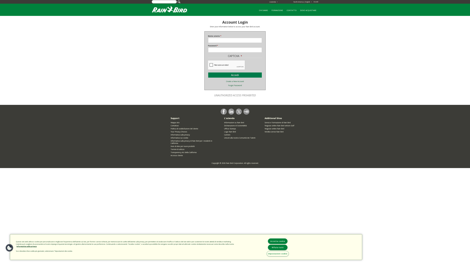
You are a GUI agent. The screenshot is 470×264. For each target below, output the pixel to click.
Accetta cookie (277, 241)
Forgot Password (235, 85)
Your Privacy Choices (179, 132)
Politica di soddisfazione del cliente (184, 128)
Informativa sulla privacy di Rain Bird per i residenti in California (191, 142)
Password (212, 45)
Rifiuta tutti (278, 247)
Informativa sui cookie (179, 138)
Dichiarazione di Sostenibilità (235, 125)
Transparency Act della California (184, 152)
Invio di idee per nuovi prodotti (183, 146)
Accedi (316, 2)
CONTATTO (292, 10)
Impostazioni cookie (277, 254)
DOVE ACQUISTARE (308, 10)
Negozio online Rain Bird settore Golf (279, 125)
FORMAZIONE (276, 11)
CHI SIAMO (262, 11)
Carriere (227, 135)
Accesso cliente (177, 155)
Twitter (239, 112)
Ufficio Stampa (230, 128)
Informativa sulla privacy (180, 135)
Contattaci (175, 125)
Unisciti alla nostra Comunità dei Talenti (239, 138)
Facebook (224, 111)
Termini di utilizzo (177, 149)
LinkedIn (231, 111)
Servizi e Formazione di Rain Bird (278, 122)
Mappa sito (175, 122)
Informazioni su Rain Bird (234, 122)
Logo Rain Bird (230, 132)
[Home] (172, 9)
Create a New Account (235, 81)
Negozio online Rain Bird (274, 128)
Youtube (246, 111)
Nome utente (214, 36)
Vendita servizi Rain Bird (274, 132)
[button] (9, 248)
